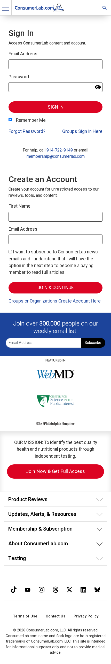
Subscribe (93, 343)
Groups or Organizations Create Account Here (55, 301)
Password (19, 76)
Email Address (23, 53)
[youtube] (27, 589)
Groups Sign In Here (82, 131)
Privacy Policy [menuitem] (86, 616)
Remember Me (31, 120)
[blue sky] (97, 589)
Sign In (56, 107)
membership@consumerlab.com (56, 156)
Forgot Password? (27, 131)
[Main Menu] (6, 7)
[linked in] (83, 589)
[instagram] (41, 589)
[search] (104, 7)
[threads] (55, 589)
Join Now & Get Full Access (55, 471)
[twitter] (69, 589)
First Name (19, 206)
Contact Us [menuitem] (55, 616)
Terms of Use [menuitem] (25, 616)
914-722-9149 (59, 150)
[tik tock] (14, 589)
